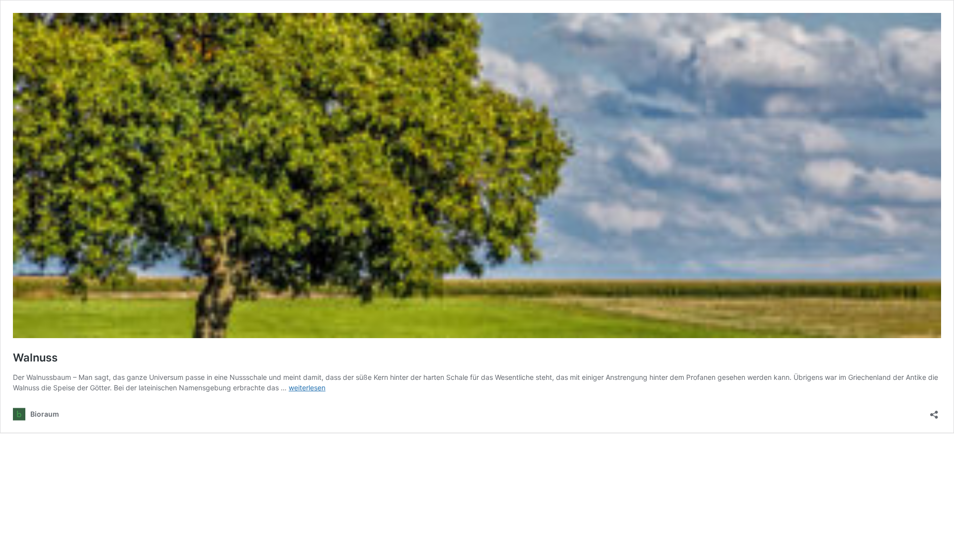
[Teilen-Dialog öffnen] (934, 411)
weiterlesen (307, 387)
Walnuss (35, 357)
